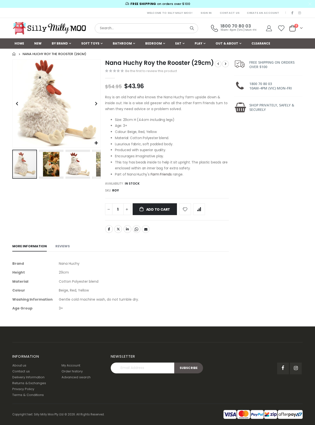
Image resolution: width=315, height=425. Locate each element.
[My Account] (269, 28)
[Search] (192, 28)
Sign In (206, 13)
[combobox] (146, 28)
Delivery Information (28, 377)
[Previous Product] (218, 63)
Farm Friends (161, 174)
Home (14, 54)
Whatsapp (137, 229)
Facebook (109, 229)
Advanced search (76, 377)
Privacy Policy (23, 389)
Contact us (21, 371)
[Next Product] (225, 63)
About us (19, 365)
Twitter (118, 229)
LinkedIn (127, 229)
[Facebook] (292, 13)
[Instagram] (299, 13)
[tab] (29, 246)
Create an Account (263, 13)
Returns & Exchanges (29, 383)
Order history (72, 371)
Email (146, 229)
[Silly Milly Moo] (49, 28)
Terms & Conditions (28, 395)
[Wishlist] (281, 28)
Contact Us (230, 13)
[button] (96, 143)
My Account (71, 365)
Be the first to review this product (151, 71)
